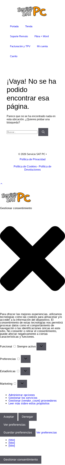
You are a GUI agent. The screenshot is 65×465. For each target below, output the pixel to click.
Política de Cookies (25, 166)
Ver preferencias (15, 424)
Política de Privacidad (33, 159)
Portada (14, 26)
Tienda (28, 26)
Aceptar (9, 416)
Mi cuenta (42, 46)
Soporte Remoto (19, 36)
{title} (11, 440)
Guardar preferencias (18, 432)
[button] (1, 183)
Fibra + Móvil (41, 36)
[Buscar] (43, 132)
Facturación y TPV (20, 46)
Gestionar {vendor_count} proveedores (32, 400)
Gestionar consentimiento (21, 459)
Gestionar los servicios (22, 397)
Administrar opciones (21, 395)
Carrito (13, 56)
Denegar (27, 416)
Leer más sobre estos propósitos (29, 403)
